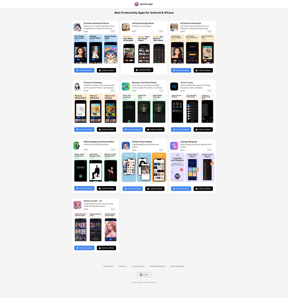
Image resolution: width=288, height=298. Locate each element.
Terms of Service (138, 266)
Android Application (157, 266)
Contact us (123, 266)
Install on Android (85, 70)
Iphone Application (177, 266)
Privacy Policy (108, 266)
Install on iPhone (108, 70)
